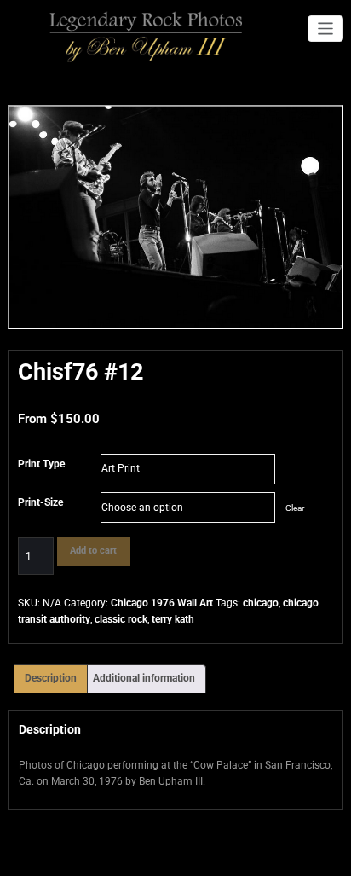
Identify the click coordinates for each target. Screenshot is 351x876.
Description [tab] (51, 678)
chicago (261, 603)
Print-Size (40, 502)
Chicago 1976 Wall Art (162, 603)
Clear (294, 508)
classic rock (121, 619)
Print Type (41, 464)
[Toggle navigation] (326, 28)
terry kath (173, 619)
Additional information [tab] (144, 678)
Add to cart (93, 550)
